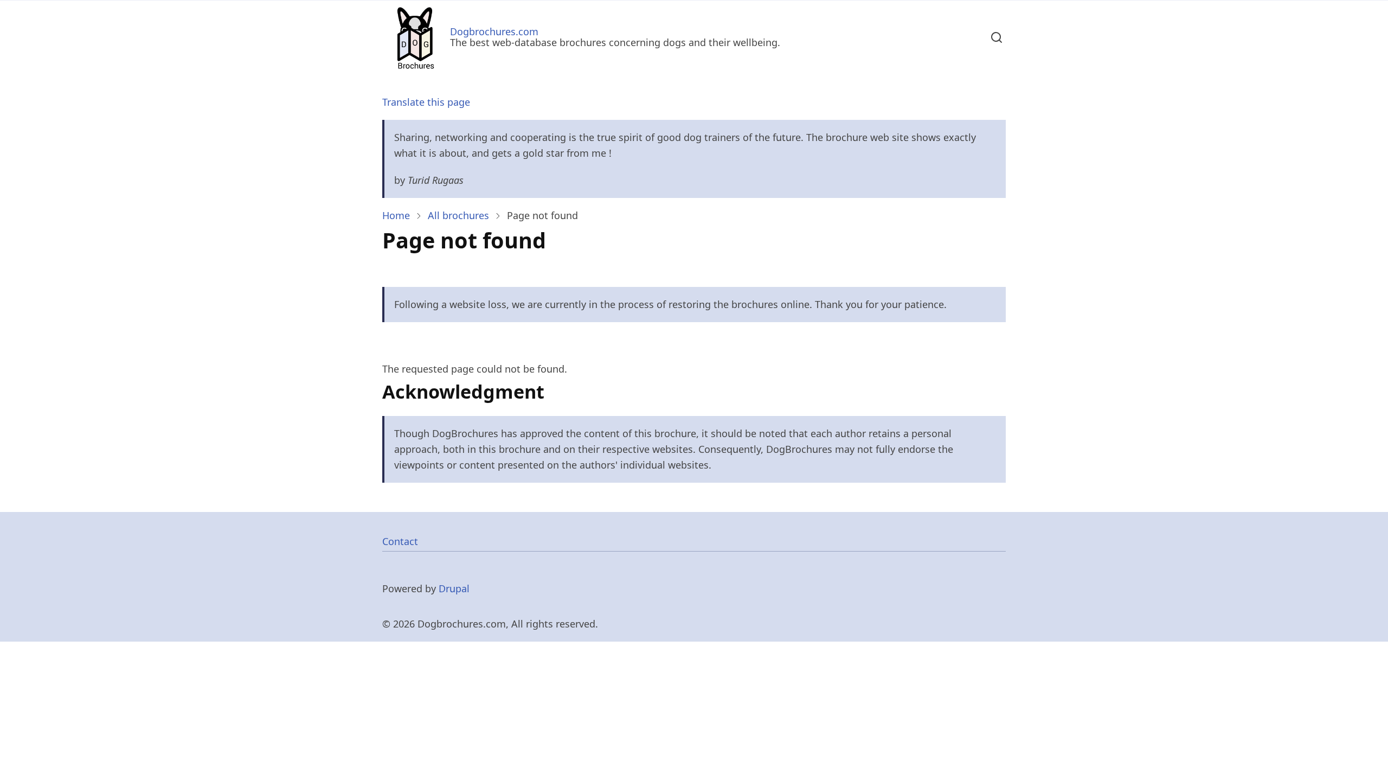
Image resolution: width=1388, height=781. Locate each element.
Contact (400, 541)
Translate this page (426, 101)
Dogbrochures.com (494, 31)
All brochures (458, 215)
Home (396, 215)
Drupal (454, 588)
